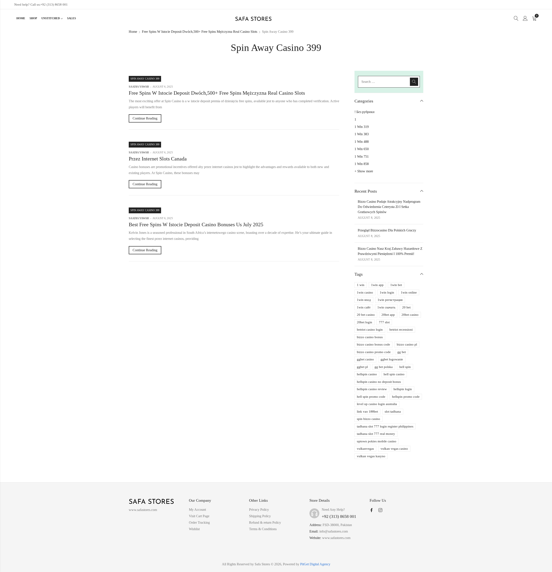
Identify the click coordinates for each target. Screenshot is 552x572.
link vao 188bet (367, 411)
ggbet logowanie (392, 359)
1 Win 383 (361, 134)
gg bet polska (384, 367)
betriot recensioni (401, 329)
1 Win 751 (361, 156)
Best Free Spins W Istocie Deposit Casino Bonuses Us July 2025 (196, 224)
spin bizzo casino (368, 419)
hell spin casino (394, 374)
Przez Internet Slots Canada (158, 159)
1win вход (364, 300)
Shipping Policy (260, 516)
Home (133, 31)
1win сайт (364, 307)
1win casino (365, 292)
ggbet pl (362, 367)
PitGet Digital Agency (315, 564)
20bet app (388, 314)
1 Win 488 (361, 141)
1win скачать (386, 307)
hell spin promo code (371, 396)
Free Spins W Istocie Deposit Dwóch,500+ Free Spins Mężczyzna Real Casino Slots (199, 31)
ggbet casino (365, 359)
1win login (387, 292)
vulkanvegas (365, 448)
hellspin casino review (372, 389)
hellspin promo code (406, 396)
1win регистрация (390, 300)
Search (414, 82)
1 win (360, 285)
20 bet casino (366, 314)
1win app (377, 285)
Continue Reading (145, 118)
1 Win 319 (361, 127)
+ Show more (363, 171)
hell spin (405, 367)
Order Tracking (199, 522)
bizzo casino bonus (370, 337)
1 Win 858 (361, 164)
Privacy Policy (259, 509)
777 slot (384, 322)
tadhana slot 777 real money (376, 433)
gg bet (401, 352)
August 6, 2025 (162, 86)
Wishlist (194, 529)
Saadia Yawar (139, 86)
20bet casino (410, 314)
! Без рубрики (364, 112)
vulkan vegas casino (394, 448)
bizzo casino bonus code (373, 344)
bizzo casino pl (407, 344)
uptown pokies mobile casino (376, 441)
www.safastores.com (336, 538)
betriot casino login (370, 329)
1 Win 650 (361, 149)
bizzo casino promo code (374, 352)
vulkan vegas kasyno (371, 456)
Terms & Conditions (263, 529)
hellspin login (403, 389)
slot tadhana (393, 411)
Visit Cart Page (199, 516)
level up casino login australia (377, 404)
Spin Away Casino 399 (144, 78)
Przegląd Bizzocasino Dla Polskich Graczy (387, 230)
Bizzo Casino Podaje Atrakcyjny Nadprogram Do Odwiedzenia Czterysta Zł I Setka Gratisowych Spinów (389, 207)
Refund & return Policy (265, 522)
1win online (409, 292)
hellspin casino (367, 374)
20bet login (364, 322)
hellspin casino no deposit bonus (379, 381)
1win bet (396, 285)
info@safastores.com (333, 531)
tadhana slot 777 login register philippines (385, 426)
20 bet (406, 307)
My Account (197, 509)
